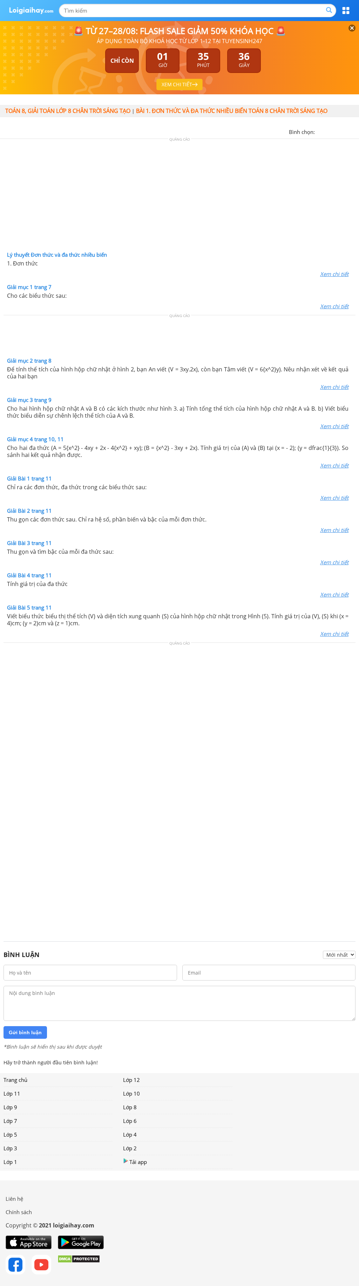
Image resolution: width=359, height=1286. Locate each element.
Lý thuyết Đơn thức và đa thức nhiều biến (57, 254)
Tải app (138, 1161)
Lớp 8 (130, 1107)
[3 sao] (337, 131)
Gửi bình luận (25, 1032)
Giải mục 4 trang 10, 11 (35, 439)
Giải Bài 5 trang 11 (29, 607)
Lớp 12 (131, 1079)
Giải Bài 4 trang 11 (29, 575)
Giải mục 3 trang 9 (29, 399)
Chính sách (19, 1212)
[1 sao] (320, 131)
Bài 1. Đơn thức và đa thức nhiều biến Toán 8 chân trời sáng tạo (231, 111)
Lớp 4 (130, 1134)
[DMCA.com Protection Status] (78, 1264)
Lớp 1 (10, 1161)
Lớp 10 (131, 1093)
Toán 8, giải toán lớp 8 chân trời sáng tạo (67, 111)
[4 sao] (345, 131)
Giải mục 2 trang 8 (29, 360)
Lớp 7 (10, 1120)
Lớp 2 (130, 1148)
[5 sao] (354, 131)
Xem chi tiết (334, 273)
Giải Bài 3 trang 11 (29, 542)
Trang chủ (15, 1079)
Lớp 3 (10, 1148)
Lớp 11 (12, 1093)
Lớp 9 (10, 1107)
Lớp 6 (130, 1120)
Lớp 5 (10, 1134)
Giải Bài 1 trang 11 (29, 478)
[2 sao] (329, 131)
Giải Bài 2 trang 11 (29, 510)
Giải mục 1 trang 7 (29, 286)
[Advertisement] (179, 197)
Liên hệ (14, 1198)
